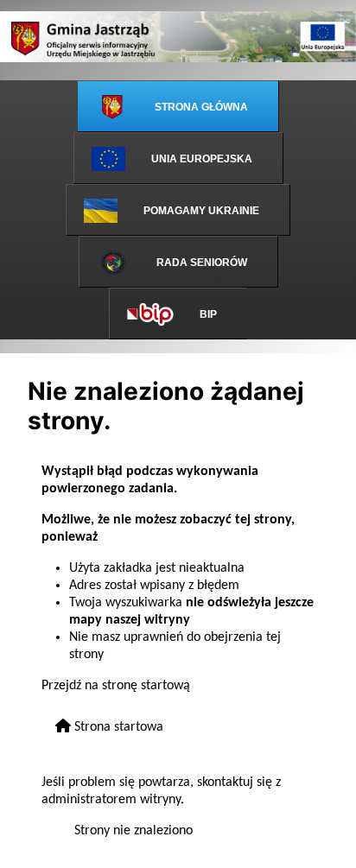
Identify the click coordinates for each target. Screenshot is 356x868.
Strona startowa (117, 727)
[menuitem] (178, 106)
